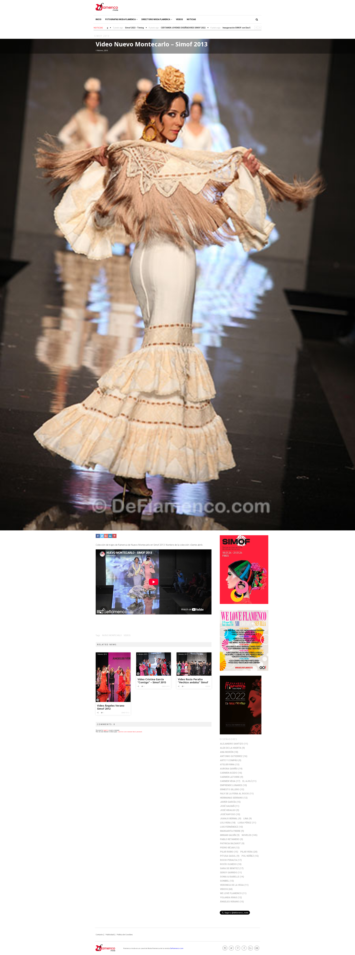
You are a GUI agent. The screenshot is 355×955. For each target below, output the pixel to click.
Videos (179, 19)
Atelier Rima (229, 764)
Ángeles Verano (232, 901)
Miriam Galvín (229, 835)
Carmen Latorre (231, 777)
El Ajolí (249, 781)
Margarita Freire (232, 831)
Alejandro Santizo (234, 743)
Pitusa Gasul (229, 856)
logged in (105, 730)
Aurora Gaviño (231, 768)
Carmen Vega (230, 781)
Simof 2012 (125, 713)
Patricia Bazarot (232, 843)
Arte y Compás (230, 760)
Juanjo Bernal (230, 818)
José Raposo (230, 814)
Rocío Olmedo (230, 864)
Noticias (191, 19)
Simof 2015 (166, 686)
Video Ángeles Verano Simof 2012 (110, 707)
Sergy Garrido (231, 872)
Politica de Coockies (125, 934)
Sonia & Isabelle (232, 876)
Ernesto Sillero (232, 789)
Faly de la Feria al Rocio (237, 793)
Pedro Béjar (229, 847)
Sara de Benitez (232, 868)
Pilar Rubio (229, 851)
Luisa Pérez (247, 822)
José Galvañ (229, 806)
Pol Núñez (250, 856)
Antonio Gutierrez (233, 756)
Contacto (99, 934)
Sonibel (227, 881)
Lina (247, 818)
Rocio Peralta (231, 860)
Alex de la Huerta (232, 748)
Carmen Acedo (231, 773)
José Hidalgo (229, 810)
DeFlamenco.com (176, 948)
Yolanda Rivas (231, 897)
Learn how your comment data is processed (130, 731)
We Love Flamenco (233, 893)
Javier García (230, 802)
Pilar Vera (248, 851)
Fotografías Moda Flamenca (120, 19)
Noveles (249, 835)
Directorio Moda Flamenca (155, 19)
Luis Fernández (231, 827)
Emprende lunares (233, 785)
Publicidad (110, 934)
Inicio (98, 19)
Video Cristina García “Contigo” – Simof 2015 (152, 681)
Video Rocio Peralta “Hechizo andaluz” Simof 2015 (193, 681)
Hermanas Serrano (234, 797)
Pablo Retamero (231, 839)
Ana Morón (229, 752)
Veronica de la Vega (234, 885)
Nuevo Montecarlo (112, 635)
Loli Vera (227, 822)
